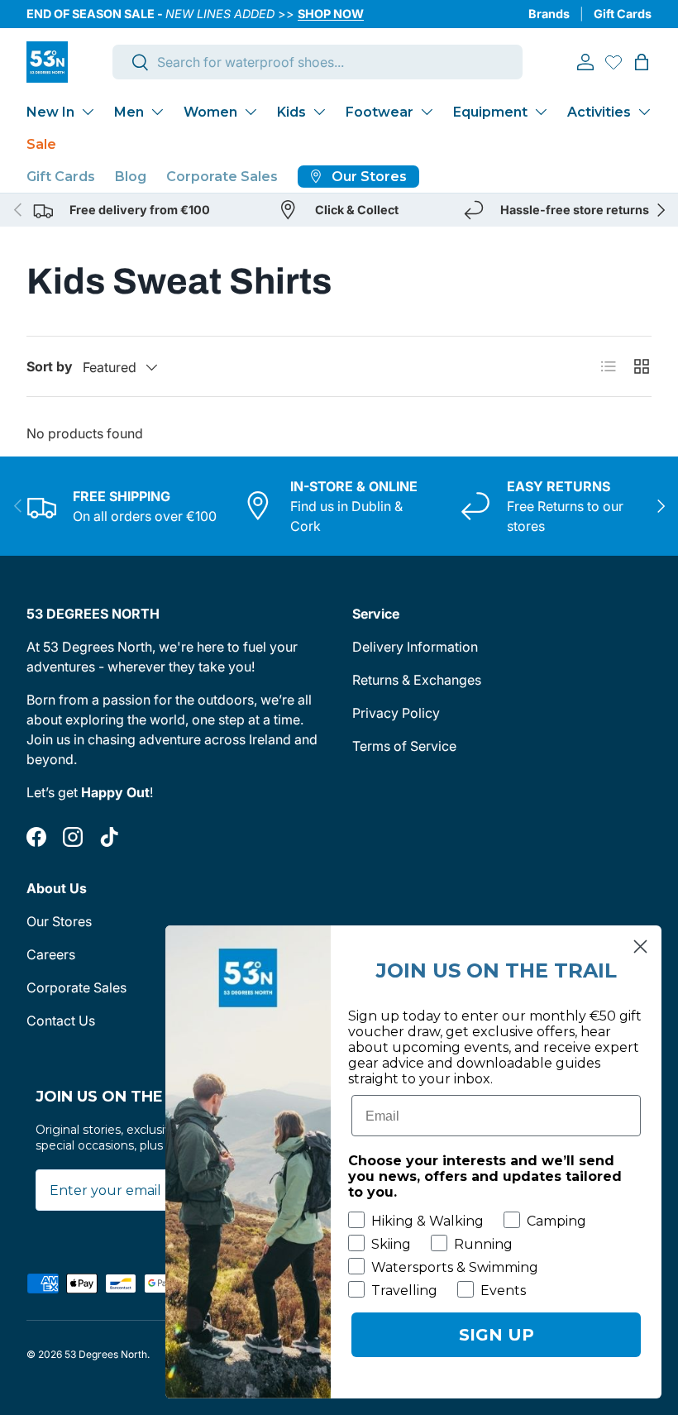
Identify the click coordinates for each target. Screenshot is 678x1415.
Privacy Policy (396, 713)
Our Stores (59, 921)
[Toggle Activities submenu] (644, 112)
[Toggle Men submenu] (157, 112)
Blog (130, 176)
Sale (41, 144)
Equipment (490, 112)
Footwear (379, 112)
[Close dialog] (640, 946)
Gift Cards (623, 14)
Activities (599, 112)
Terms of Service (404, 746)
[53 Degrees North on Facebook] (36, 837)
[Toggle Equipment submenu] (541, 112)
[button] (641, 62)
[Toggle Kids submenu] (319, 112)
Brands (549, 14)
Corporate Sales (222, 176)
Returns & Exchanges (416, 680)
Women (210, 112)
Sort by (49, 366)
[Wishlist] (613, 62)
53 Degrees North (105, 1354)
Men (129, 112)
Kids (291, 112)
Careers (50, 954)
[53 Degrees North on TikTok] (109, 837)
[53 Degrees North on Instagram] (73, 837)
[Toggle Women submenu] (250, 112)
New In (50, 112)
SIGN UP (496, 1335)
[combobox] (317, 62)
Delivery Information (415, 646)
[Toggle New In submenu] (88, 112)
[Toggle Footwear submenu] (427, 112)
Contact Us (60, 1020)
